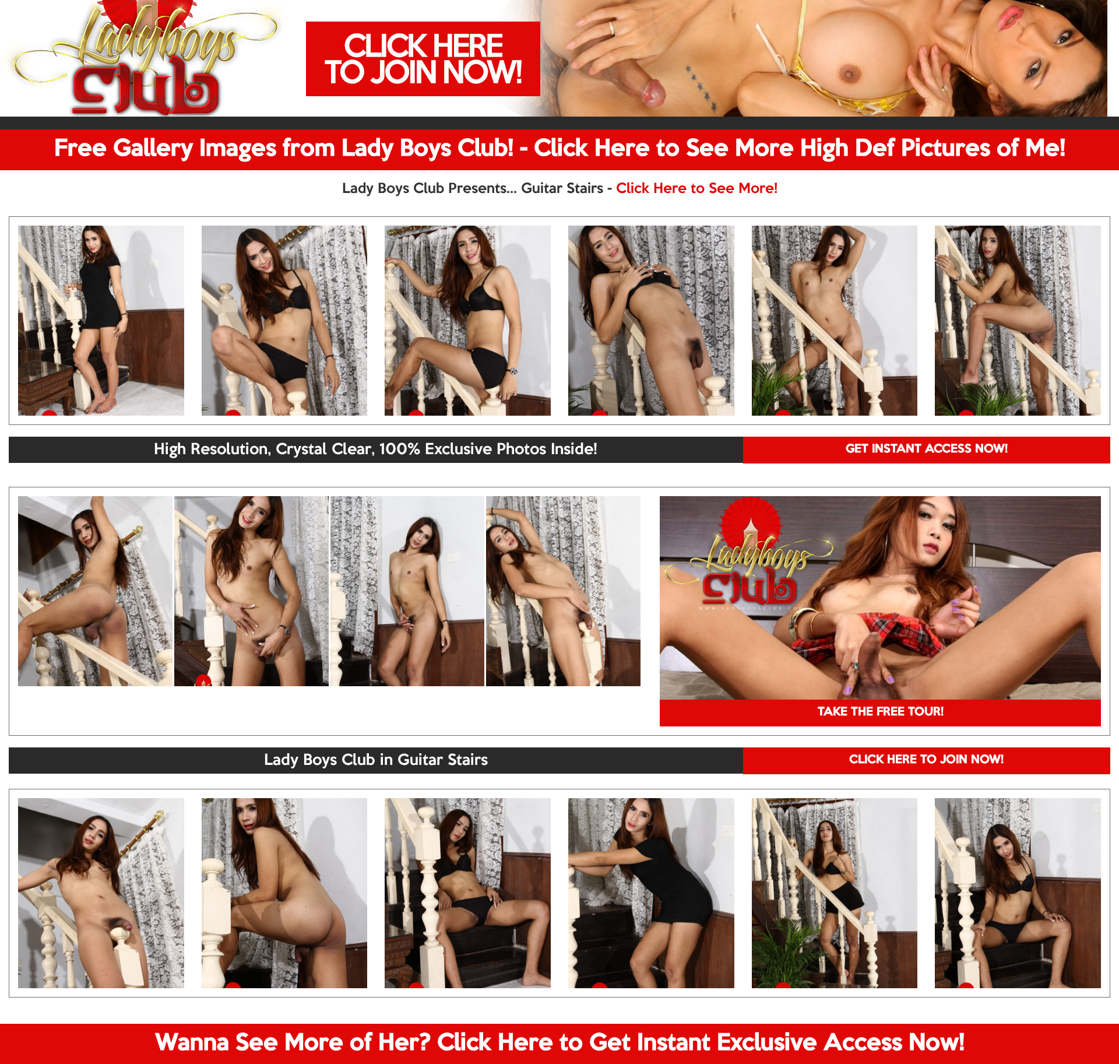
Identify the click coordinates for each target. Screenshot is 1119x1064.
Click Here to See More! (696, 188)
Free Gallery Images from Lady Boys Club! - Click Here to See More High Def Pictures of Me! (559, 149)
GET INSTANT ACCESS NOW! (927, 449)
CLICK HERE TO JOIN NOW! (926, 760)
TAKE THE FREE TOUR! (881, 712)
